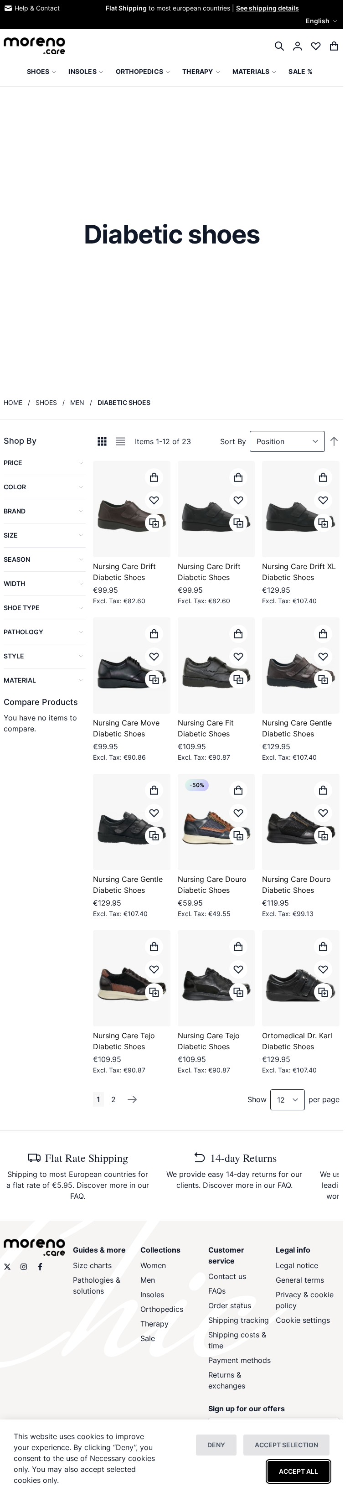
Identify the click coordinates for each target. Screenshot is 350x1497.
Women (153, 1265)
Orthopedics (161, 1309)
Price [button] (13, 462)
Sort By (233, 441)
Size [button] (11, 535)
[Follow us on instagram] (23, 1266)
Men (77, 402)
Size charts (92, 1265)
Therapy (154, 1323)
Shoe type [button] (22, 607)
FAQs (217, 1290)
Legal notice (297, 1265)
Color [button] (15, 487)
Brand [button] (15, 511)
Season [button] (17, 559)
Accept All (298, 1471)
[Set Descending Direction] (334, 441)
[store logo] (34, 45)
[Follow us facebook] (40, 1266)
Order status (229, 1305)
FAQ (76, 1196)
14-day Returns (243, 1157)
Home (13, 402)
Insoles (152, 1294)
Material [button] (20, 680)
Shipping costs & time (237, 1340)
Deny (216, 1445)
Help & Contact (37, 8)
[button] (323, 21)
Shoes (46, 402)
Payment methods (239, 1360)
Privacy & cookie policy (305, 1300)
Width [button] (14, 583)
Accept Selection (286, 1445)
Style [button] (14, 656)
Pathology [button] (23, 632)
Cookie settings (303, 1320)
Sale (147, 1338)
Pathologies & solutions (96, 1285)
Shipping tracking (238, 1320)
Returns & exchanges (226, 1380)
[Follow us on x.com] (7, 1266)
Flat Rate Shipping (86, 1157)
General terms (300, 1280)
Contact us (227, 1276)
